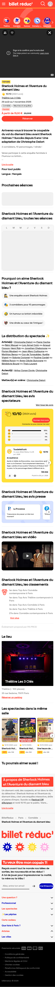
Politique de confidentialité (17, 957)
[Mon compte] (50, 4)
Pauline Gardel (41, 357)
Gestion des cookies (14, 975)
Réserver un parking (12, 697)
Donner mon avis (41, 420)
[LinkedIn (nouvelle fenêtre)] (44, 847)
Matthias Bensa (10, 354)
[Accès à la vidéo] (49, 33)
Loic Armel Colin (30, 345)
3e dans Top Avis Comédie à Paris (27, 605)
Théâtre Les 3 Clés (11, 98)
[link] (7, 22)
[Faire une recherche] (43, 4)
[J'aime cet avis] (10, 475)
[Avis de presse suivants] (49, 512)
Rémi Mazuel (11, 345)
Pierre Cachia (43, 342)
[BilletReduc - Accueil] (20, 4)
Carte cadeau (9, 920)
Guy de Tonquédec (31, 354)
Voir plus (44, 472)
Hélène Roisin (9, 360)
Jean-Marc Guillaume (33, 351)
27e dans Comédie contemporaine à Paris (31, 613)
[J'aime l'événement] (12, 33)
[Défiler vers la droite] (52, 22)
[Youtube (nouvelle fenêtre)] (19, 847)
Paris (20, 818)
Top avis (6, 82)
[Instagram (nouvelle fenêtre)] (32, 847)
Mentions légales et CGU (16, 961)
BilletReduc (8, 818)
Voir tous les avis (44, 405)
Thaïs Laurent (30, 363)
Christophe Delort (23, 342)
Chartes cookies (12, 964)
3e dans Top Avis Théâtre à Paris (26, 609)
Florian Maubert (10, 351)
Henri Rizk (16, 348)
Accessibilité (10, 971)
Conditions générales (14, 954)
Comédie (33, 818)
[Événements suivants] (52, 735)
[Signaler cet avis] (15, 475)
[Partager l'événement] (5, 33)
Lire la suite (7, 164)
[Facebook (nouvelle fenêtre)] (7, 847)
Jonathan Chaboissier (36, 348)
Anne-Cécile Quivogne (31, 360)
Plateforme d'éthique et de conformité (22, 968)
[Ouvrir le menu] (5, 4)
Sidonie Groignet (21, 357)
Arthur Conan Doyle (24, 370)
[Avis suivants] (49, 462)
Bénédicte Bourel (10, 363)
